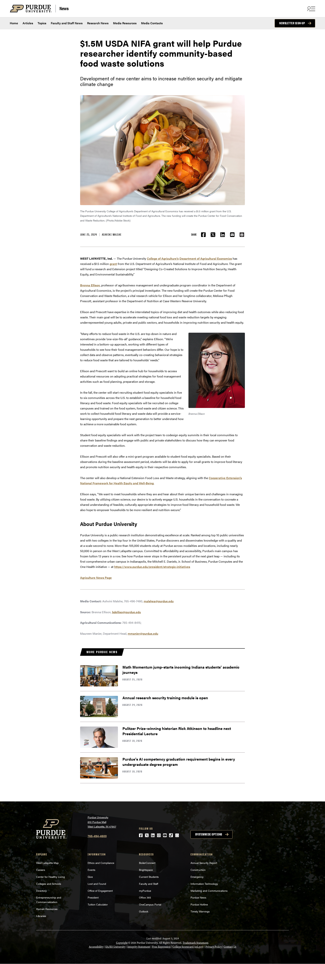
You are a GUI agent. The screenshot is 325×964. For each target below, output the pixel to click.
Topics (42, 23)
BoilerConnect (147, 863)
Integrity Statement (138, 947)
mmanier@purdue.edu (143, 633)
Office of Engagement (100, 890)
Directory (41, 890)
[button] (242, 235)
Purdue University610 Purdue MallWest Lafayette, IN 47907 (102, 821)
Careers (40, 870)
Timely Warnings (200, 911)
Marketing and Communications (209, 890)
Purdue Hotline (199, 904)
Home (14, 23)
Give (90, 877)
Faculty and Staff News (67, 23)
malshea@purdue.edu (159, 601)
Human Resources (47, 909)
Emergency (197, 877)
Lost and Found (97, 884)
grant (113, 264)
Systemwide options (208, 834)
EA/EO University (115, 947)
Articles (28, 23)
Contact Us (230, 947)
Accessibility (96, 947)
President (93, 897)
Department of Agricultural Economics (205, 258)
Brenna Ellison (90, 285)
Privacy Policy (213, 947)
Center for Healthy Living (50, 877)
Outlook (143, 911)
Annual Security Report (204, 863)
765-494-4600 (97, 836)
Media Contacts (152, 23)
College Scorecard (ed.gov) (188, 947)
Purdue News (198, 897)
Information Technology (204, 884)
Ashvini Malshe (112, 234)
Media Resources (125, 23)
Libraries (41, 916)
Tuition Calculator (98, 904)
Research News (98, 23)
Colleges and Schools (48, 884)
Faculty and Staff (148, 884)
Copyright (122, 943)
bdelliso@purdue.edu (126, 612)
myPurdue (145, 890)
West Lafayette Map (47, 863)
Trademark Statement (195, 943)
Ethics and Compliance (101, 863)
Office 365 (145, 897)
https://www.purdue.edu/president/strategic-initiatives (152, 567)
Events (91, 870)
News (63, 8)
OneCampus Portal (150, 904)
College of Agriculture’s (163, 258)
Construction (198, 870)
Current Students (149, 877)
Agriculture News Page (96, 577)
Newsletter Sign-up (292, 23)
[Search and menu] (310, 8)
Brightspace (146, 870)
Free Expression (161, 947)
